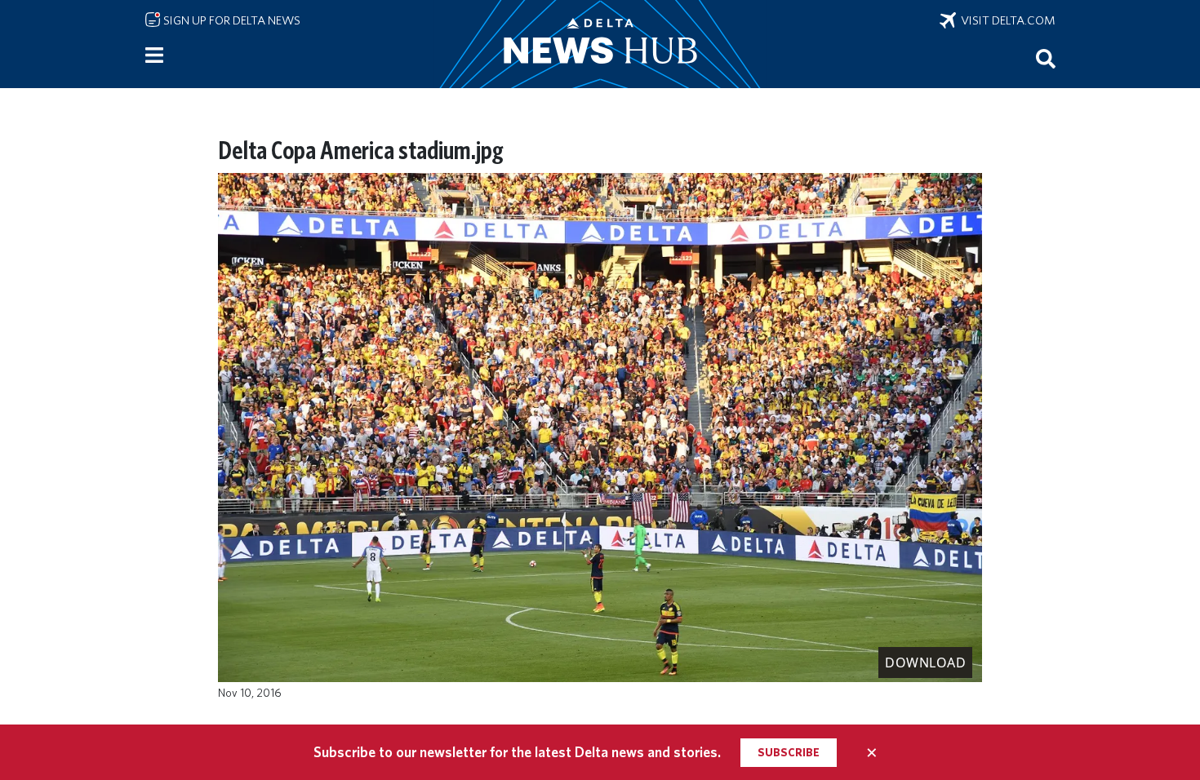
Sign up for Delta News (230, 20)
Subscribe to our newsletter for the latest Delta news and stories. (517, 751)
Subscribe (789, 752)
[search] (1046, 58)
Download (925, 662)
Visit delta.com (1006, 20)
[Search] (1046, 58)
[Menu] (154, 55)
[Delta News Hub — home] (600, 44)
